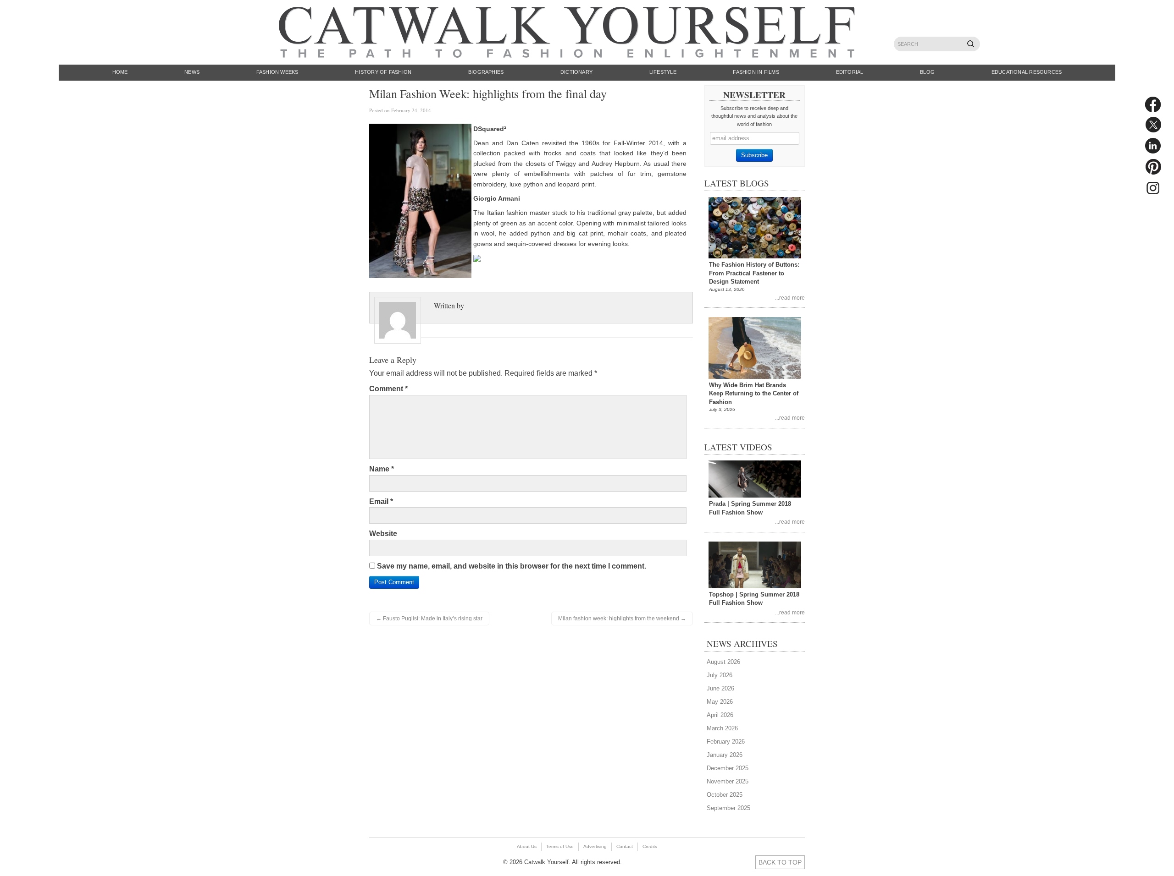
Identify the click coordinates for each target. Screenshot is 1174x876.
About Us (527, 846)
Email (381, 501)
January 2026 (724, 754)
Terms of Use (560, 846)
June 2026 (720, 688)
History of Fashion (383, 72)
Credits (649, 846)
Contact (624, 846)
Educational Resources (1026, 72)
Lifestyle (662, 72)
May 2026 (720, 701)
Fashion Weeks (277, 72)
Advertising (595, 846)
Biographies (486, 72)
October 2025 (724, 794)
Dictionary (576, 72)
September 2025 (728, 808)
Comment (388, 389)
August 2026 (723, 661)
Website (383, 533)
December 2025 (727, 768)
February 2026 (726, 741)
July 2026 (719, 675)
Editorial (850, 72)
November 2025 (727, 781)
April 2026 (720, 715)
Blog (927, 72)
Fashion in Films (756, 72)
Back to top (780, 862)
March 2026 (722, 728)
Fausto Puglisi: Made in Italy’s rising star (429, 618)
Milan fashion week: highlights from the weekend (622, 618)
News (191, 72)
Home (120, 72)
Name (381, 469)
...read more (790, 298)
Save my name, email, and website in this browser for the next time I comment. (511, 566)
